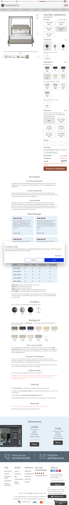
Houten (36, 493)
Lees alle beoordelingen (41, 475)
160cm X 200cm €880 (49, 135)
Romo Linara (27, 351)
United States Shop (58, 496)
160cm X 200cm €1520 (61, 120)
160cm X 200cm (61, 29)
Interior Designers (17, 482)
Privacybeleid (7, 480)
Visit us (34, 444)
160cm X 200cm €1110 (61, 128)
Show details (58, 255)
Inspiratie (6, 473)
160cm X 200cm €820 (61, 135)
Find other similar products (51, 152)
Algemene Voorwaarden (7, 484)
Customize (33, 260)
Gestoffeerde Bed (29, 473)
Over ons (17, 471)
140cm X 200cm (49, 29)
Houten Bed (28, 479)
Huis (20, 493)
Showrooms (18, 473)
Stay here (57, 500)
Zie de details (63, 155)
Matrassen (27, 481)
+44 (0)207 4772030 (34, 436)
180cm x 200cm (49, 34)
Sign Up (57, 484)
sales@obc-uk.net (27, 373)
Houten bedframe (48, 17)
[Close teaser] (54, 500)
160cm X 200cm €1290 (49, 128)
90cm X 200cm (49, 23)
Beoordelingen (8, 471)
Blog (16, 476)
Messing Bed (28, 476)
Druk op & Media (19, 479)
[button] (37, 33)
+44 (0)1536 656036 (58, 438)
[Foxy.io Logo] (24, 501)
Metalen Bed (28, 471)
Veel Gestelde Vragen (7, 477)
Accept (54, 260)
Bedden (31, 493)
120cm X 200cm (61, 23)
